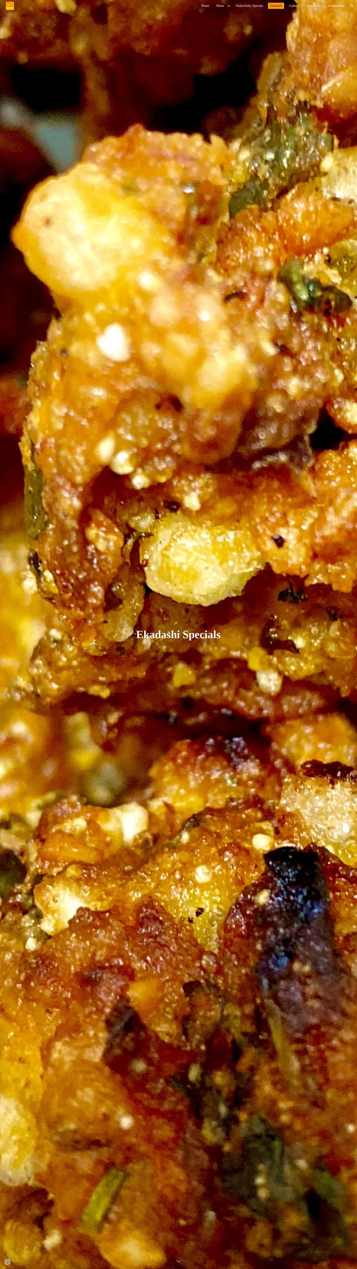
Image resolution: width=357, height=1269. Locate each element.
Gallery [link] (294, 5)
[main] (178, 634)
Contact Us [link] (313, 5)
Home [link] (205, 5)
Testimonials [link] (335, 5)
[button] (352, 6)
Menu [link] (220, 5)
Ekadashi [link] (276, 5)
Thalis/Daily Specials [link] (249, 5)
